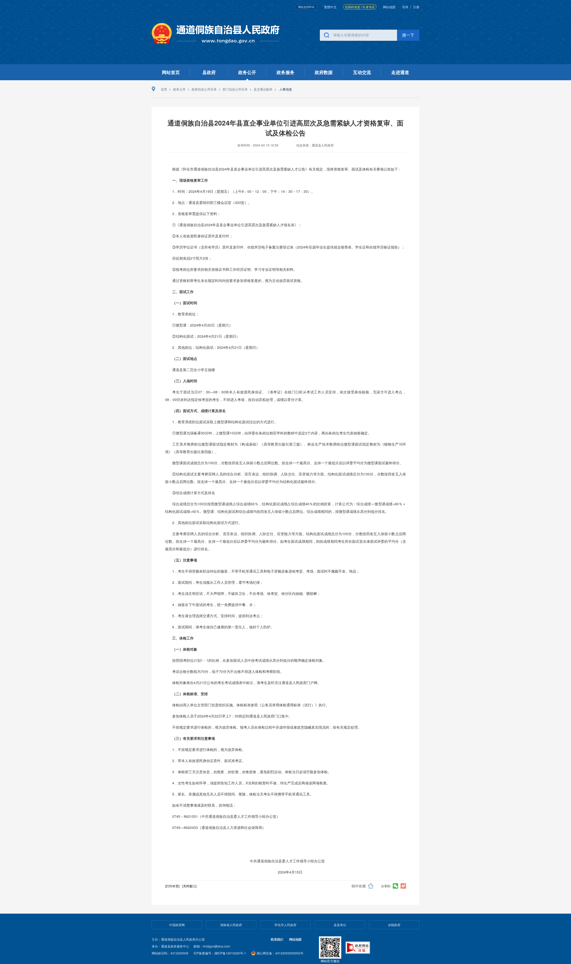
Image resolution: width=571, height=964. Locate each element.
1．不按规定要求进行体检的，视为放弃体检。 (209, 749)
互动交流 (362, 72)
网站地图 (389, 7)
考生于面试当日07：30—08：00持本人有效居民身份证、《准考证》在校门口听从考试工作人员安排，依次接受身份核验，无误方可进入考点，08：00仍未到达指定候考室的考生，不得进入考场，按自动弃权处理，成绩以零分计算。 (285, 395)
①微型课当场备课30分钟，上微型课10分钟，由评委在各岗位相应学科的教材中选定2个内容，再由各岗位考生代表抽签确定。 (271, 433)
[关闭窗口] (189, 886)
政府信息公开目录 (204, 89)
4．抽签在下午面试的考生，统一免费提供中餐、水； (214, 604)
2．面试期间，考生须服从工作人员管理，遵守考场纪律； (217, 582)
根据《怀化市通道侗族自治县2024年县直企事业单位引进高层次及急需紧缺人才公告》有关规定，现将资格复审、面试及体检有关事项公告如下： (286, 169)
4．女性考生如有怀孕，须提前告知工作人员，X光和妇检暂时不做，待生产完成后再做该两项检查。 (251, 782)
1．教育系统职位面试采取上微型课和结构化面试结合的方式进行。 (225, 421)
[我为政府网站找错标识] (358, 947)
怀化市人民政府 (285, 925)
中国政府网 (177, 925)
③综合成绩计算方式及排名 (193, 492)
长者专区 (368, 7)
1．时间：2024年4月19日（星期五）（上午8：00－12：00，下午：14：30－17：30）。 (243, 191)
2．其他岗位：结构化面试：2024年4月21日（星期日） (216, 347)
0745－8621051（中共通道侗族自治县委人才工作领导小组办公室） (226, 816)
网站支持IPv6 (306, 7)
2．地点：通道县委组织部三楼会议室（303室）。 (212, 202)
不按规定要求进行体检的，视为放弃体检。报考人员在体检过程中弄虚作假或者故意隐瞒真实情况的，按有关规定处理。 (266, 727)
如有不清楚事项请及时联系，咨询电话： (204, 805)
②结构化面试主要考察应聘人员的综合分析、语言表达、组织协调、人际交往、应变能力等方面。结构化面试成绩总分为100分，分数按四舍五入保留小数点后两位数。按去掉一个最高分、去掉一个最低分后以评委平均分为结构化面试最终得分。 (285, 477)
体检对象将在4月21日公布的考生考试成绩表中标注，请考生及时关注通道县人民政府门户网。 (246, 682)
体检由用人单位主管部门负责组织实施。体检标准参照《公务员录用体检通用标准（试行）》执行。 (250, 704)
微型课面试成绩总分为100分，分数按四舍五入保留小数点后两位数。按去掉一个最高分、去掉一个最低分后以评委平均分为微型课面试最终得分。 (287, 462)
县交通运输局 (263, 89)
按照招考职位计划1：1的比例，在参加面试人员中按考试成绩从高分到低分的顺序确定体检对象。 (249, 660)
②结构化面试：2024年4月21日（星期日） (206, 336)
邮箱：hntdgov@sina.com (212, 946)
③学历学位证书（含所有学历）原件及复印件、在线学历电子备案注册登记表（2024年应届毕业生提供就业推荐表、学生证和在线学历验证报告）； (288, 247)
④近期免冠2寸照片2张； (192, 258)
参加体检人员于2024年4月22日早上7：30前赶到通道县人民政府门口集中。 (232, 716)
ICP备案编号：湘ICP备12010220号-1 (220, 953)
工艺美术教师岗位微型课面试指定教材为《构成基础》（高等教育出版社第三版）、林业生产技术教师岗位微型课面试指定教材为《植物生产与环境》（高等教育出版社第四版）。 (285, 448)
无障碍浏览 (352, 7)
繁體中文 (330, 7)
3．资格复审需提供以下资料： (196, 213)
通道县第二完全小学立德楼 (193, 369)
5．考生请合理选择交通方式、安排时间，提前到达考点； (217, 615)
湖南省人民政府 (231, 925)
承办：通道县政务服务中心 (170, 946)
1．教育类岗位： (185, 314)
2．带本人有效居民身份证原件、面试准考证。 (209, 760)
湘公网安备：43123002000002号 (280, 953)
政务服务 (285, 72)
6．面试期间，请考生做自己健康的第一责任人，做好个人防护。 (223, 626)
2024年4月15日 (289, 872)
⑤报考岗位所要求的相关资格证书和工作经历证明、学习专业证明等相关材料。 (234, 269)
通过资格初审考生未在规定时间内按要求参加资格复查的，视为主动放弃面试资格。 (238, 280)
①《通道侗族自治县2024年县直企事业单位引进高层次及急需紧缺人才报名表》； (237, 224)
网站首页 (171, 72)
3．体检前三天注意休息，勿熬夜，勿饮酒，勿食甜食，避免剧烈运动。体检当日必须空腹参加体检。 (251, 771)
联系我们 (277, 939)
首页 (164, 89)
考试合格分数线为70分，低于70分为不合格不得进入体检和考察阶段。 (228, 671)
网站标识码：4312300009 (170, 953)
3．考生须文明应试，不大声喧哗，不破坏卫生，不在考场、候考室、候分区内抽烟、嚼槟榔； (246, 593)
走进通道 (400, 72)
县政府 (209, 72)
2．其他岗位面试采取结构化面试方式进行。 (207, 522)
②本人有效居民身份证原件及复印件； (202, 235)
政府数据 (324, 72)
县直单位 (340, 925)
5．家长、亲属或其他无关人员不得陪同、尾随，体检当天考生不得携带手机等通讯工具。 (242, 794)
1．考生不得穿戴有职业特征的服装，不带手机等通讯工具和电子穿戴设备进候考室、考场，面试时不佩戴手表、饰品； (266, 571)
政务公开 (247, 72)
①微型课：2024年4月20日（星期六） (202, 325)
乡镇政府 (394, 925)
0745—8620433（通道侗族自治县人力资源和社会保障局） (219, 827)
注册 (416, 6)
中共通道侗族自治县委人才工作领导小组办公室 (289, 860)
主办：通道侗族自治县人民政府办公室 (178, 939)
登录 (405, 6)
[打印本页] (172, 886)
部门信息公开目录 (235, 89)
